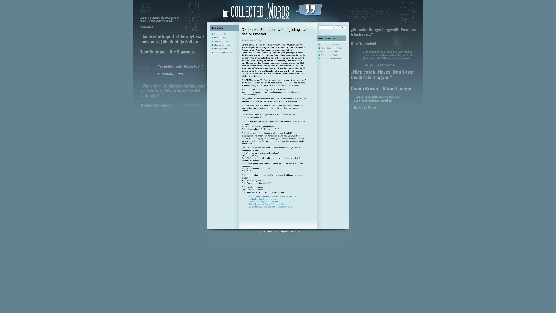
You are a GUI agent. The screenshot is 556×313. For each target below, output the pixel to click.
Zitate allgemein (220, 38)
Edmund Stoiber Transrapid (332, 44)
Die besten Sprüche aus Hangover (263, 199)
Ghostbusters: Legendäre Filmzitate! (264, 202)
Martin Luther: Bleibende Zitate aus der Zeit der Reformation (274, 196)
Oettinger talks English (330, 55)
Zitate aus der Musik (222, 45)
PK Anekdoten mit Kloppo (331, 59)
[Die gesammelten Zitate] (246, 10)
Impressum (285, 232)
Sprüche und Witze (221, 34)
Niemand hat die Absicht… (331, 52)
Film (257, 71)
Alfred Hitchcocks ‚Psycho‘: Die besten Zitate (268, 204)
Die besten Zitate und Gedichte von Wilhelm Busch (270, 207)
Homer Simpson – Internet (331, 48)
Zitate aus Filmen (220, 49)
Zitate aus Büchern (221, 41)
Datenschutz (296, 232)
